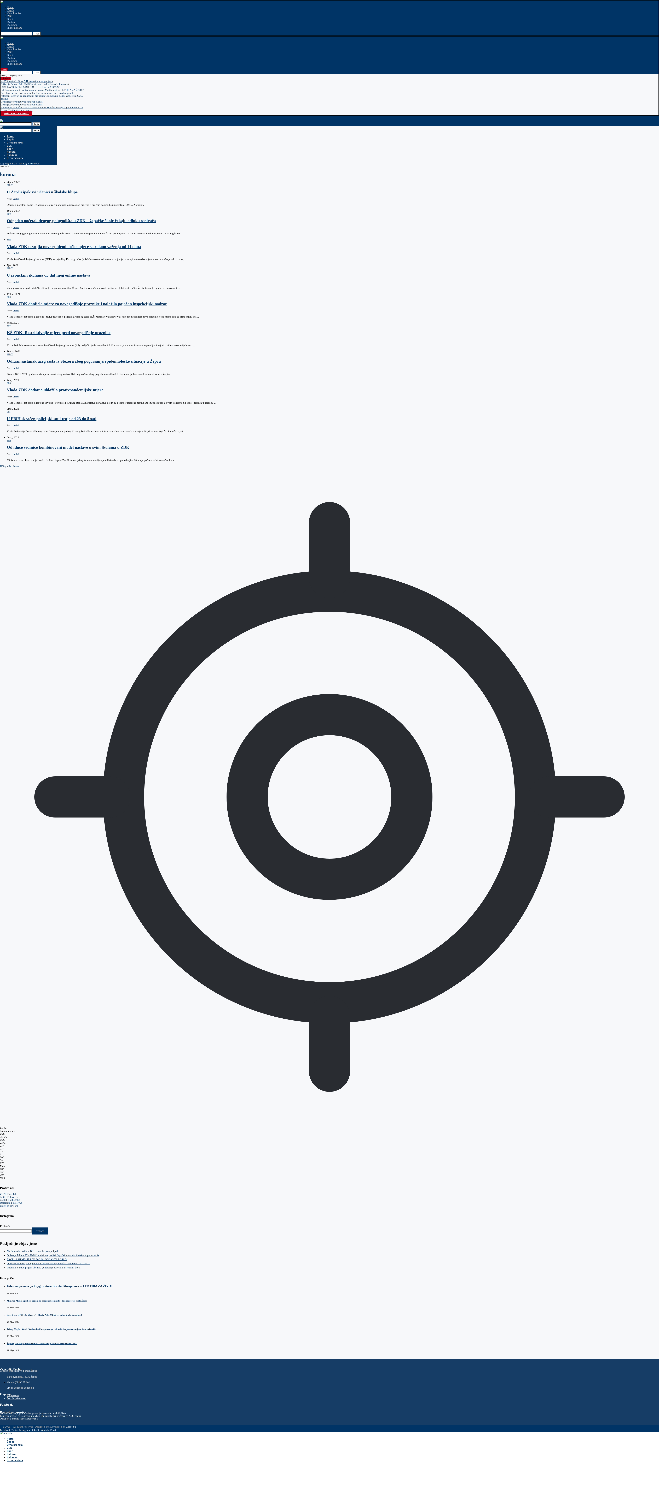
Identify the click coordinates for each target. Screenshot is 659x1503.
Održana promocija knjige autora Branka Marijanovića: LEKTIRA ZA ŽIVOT (42, 90)
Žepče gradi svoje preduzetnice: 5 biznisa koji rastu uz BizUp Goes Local (42, 1343)
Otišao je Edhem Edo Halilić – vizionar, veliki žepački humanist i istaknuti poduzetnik (53, 1255)
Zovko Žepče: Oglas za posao (16, 110)
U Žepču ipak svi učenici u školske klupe (42, 192)
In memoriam (14, 27)
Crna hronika (14, 13)
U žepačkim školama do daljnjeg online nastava (48, 275)
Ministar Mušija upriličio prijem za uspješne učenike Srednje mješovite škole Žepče (47, 1300)
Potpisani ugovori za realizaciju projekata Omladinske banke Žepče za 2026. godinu (41, 1416)
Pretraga (5, 1226)
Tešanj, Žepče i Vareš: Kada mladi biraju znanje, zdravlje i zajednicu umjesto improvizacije (51, 1329)
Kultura (11, 22)
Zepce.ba (71, 1426)
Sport (10, 19)
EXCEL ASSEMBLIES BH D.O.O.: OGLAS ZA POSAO (30, 87)
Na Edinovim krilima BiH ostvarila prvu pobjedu (27, 81)
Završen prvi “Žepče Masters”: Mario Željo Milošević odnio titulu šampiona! (44, 1315)
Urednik (16, 199)
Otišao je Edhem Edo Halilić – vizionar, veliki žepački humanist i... (36, 84)
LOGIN (4, 69)
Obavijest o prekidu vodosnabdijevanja (22, 101)
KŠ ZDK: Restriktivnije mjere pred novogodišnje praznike (59, 332)
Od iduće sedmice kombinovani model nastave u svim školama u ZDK (68, 447)
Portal (10, 7)
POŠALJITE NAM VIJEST (16, 113)
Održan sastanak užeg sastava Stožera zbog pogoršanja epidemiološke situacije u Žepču (84, 361)
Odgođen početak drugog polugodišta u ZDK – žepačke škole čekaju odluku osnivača (81, 220)
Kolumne (12, 24)
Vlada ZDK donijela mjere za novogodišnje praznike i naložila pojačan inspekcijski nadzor (87, 304)
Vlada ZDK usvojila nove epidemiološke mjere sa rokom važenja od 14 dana (74, 246)
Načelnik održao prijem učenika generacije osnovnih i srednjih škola (37, 93)
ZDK (10, 16)
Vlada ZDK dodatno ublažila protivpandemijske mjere (55, 390)
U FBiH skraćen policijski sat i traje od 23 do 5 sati (51, 418)
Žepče (10, 10)
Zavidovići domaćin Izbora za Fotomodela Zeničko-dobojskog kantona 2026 (42, 107)
